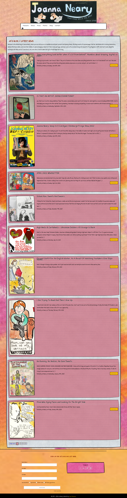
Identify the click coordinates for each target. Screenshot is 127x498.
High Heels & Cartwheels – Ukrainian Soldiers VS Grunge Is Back (66, 227)
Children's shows (40, 482)
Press (39, 25)
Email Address (25, 462)
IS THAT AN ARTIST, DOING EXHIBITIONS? (55, 96)
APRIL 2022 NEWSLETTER (48, 173)
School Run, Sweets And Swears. (51, 196)
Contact (57, 25)
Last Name (24, 474)
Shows (33, 25)
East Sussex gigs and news (50, 482)
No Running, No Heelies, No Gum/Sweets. (55, 361)
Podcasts (26, 25)
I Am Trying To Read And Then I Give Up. (55, 300)
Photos (45, 25)
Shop (51, 25)
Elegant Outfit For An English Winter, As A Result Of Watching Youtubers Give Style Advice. (75, 259)
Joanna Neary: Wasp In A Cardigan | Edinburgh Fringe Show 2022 (65, 125)
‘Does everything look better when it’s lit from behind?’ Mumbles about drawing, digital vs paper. (77, 55)
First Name (24, 468)
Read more (114, 65)
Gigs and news (33, 482)
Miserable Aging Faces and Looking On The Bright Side (61, 402)
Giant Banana (72, 496)
